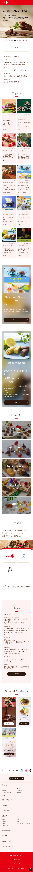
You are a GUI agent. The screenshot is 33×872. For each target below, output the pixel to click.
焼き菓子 (4, 790)
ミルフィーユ (20, 788)
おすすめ (19, 792)
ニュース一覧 (6, 810)
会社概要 (4, 819)
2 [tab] (12, 40)
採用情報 (4, 836)
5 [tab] (20, 40)
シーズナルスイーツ (6, 792)
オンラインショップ (16, 778)
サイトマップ (16, 863)
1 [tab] (9, 40)
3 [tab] (15, 40)
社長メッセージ (20, 819)
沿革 (18, 821)
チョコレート (4, 788)
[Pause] (26, 40)
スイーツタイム (20, 790)
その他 (3, 795)
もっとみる (16, 320)
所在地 (3, 823)
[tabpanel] (16, 21)
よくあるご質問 (6, 841)
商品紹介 (4, 785)
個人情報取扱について (16, 855)
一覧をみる (16, 674)
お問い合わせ (6, 846)
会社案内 (4, 816)
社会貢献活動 (6, 830)
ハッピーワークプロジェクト (23, 823)
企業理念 (4, 821)
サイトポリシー (16, 859)
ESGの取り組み (5, 825)
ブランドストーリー (7, 800)
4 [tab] (17, 40)
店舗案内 (4, 805)
